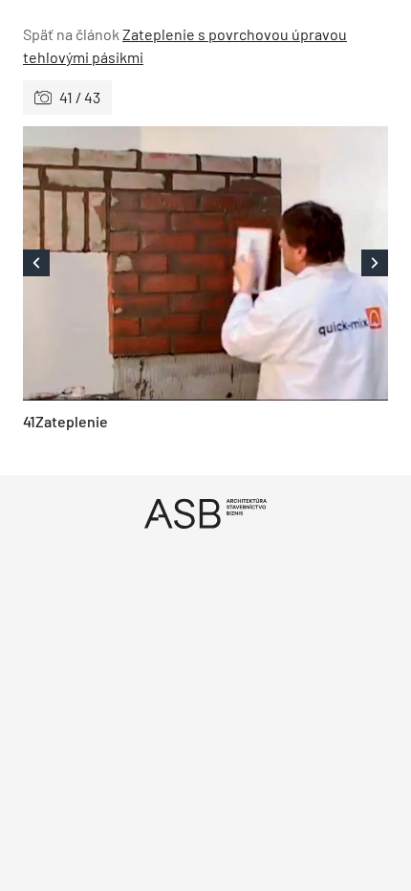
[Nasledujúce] (297, 263)
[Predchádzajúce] (114, 263)
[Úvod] (205, 513)
